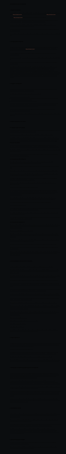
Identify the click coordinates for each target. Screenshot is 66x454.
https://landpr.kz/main (17, 14)
